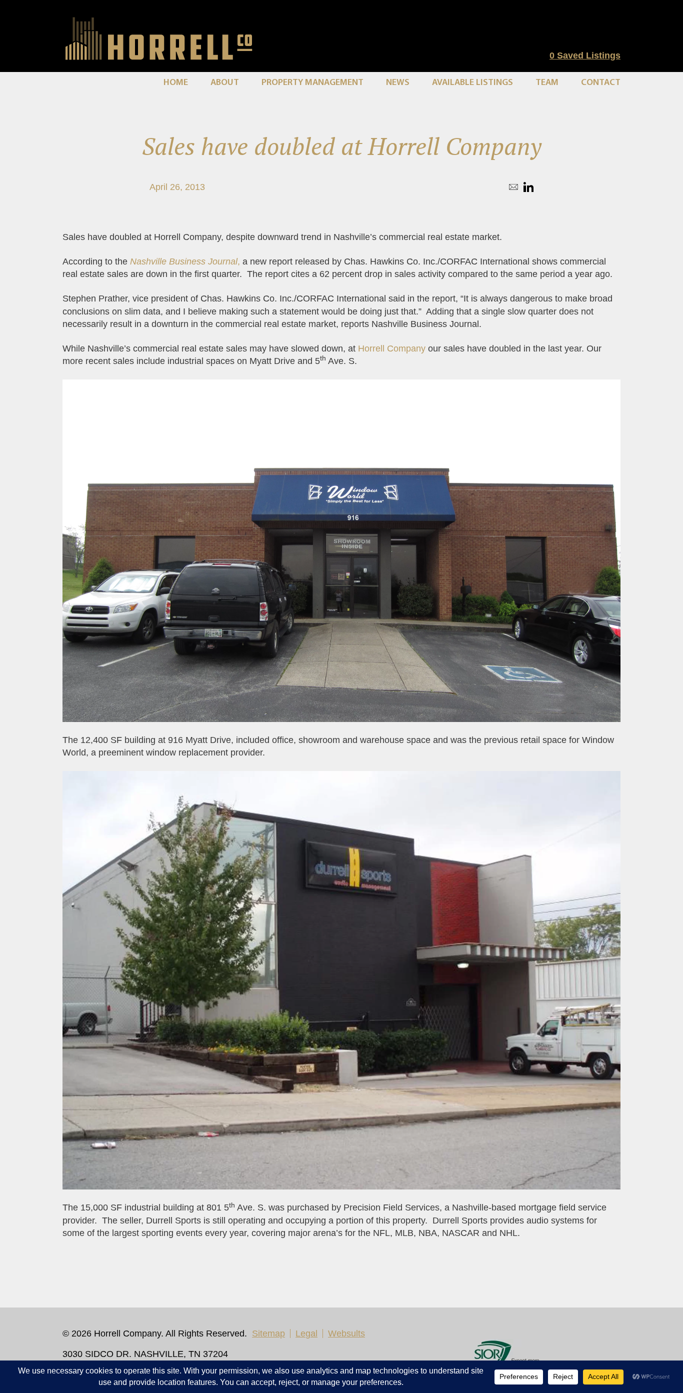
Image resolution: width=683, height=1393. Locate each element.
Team (547, 83)
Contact (600, 83)
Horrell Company (392, 349)
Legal (307, 1333)
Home (176, 83)
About (224, 83)
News (398, 83)
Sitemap (268, 1333)
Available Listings (472, 83)
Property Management (313, 83)
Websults (346, 1333)
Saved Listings (585, 55)
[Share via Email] (513, 187)
